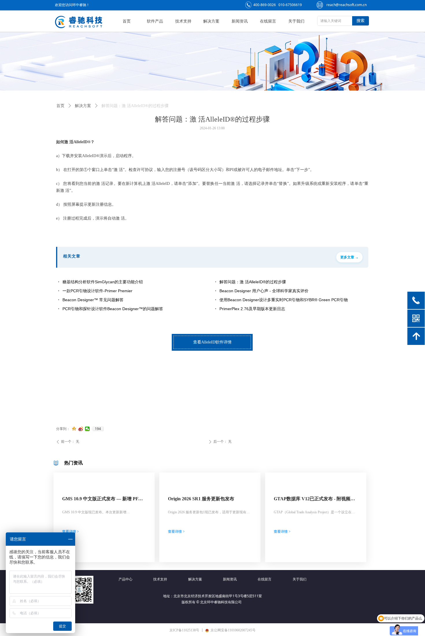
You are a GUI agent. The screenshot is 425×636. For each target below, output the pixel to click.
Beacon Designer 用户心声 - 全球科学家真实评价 (263, 290)
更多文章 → (349, 257)
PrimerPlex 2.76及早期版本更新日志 (252, 308)
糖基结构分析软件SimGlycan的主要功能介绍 (102, 282)
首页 (60, 106)
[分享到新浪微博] (80, 429)
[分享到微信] (87, 429)
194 (98, 429)
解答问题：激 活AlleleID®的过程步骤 (252, 282)
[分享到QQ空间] (74, 429)
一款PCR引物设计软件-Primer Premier (97, 290)
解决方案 (83, 106)
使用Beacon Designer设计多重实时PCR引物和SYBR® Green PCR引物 (283, 299)
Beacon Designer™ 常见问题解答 (92, 299)
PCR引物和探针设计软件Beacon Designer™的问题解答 (112, 308)
